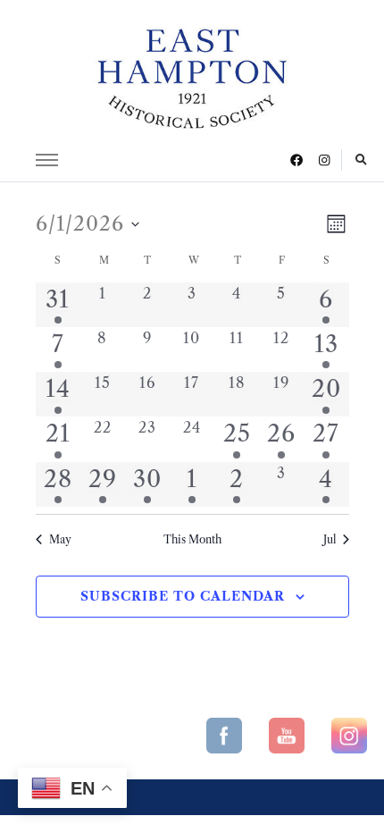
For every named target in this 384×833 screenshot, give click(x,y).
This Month (192, 539)
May (60, 539)
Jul (329, 539)
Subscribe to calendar (182, 596)
